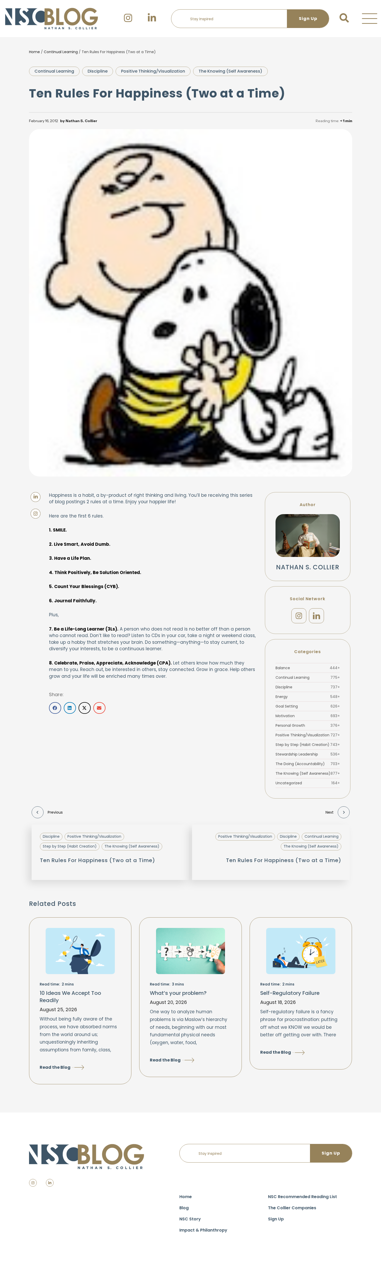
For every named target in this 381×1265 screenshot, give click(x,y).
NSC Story (190, 1219)
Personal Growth (308, 725)
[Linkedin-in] (50, 1183)
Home (34, 51)
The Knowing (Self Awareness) (230, 71)
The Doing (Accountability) (308, 763)
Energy (308, 696)
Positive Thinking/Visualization (153, 71)
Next (330, 812)
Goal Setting (308, 706)
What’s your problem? (178, 993)
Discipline (98, 71)
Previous (55, 812)
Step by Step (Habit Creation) (308, 744)
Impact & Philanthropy (203, 1230)
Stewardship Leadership (308, 754)
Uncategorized (308, 783)
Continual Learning (61, 51)
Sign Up (276, 1219)
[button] (369, 18)
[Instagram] (298, 615)
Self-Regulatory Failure (290, 993)
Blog (184, 1208)
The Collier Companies (292, 1208)
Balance (308, 667)
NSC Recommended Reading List (302, 1197)
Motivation (308, 715)
